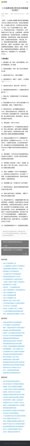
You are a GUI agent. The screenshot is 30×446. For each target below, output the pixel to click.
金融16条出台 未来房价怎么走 (12, 367)
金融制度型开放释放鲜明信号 (11, 373)
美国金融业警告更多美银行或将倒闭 (13, 362)
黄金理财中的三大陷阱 (9, 284)
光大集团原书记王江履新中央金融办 (13, 351)
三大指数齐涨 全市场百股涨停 (12, 274)
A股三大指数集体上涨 (9, 263)
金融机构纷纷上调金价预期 (11, 359)
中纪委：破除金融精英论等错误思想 (13, 346)
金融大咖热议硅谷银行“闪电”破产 (13, 341)
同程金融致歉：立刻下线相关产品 (13, 349)
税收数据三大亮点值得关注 (11, 271)
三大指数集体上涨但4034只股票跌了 (14, 266)
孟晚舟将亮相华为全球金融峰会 (12, 322)
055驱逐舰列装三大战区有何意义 (13, 279)
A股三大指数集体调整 (9, 295)
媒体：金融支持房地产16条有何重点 (13, 327)
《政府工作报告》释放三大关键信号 (13, 282)
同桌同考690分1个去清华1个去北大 (13, 402)
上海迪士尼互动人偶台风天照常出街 (13, 389)
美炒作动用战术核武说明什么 (11, 381)
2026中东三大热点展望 (10, 306)
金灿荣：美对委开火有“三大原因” (13, 308)
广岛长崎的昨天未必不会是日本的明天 (14, 416)
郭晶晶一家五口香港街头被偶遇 (12, 386)
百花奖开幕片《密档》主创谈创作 (13, 400)
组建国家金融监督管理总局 (11, 338)
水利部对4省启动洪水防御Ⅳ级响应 (13, 397)
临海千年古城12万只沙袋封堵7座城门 (14, 424)
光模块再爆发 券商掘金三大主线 (12, 268)
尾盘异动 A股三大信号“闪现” (11, 300)
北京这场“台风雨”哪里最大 (11, 413)
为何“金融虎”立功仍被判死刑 (11, 325)
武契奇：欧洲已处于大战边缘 (11, 392)
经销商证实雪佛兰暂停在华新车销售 (13, 394)
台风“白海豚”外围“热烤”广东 (11, 418)
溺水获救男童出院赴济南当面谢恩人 (13, 426)
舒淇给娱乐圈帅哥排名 (9, 408)
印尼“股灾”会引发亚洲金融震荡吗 (13, 335)
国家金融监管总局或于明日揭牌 (12, 343)
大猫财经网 (14, 443)
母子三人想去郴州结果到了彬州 (12, 429)
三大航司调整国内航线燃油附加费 (13, 311)
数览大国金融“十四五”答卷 (11, 357)
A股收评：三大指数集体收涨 (11, 287)
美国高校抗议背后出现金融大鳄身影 (13, 365)
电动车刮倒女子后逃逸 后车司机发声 (14, 410)
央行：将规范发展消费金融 (11, 370)
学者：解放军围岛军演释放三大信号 (13, 314)
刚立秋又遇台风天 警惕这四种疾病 (13, 384)
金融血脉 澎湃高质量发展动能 (12, 330)
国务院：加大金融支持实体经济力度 (13, 333)
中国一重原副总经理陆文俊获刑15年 (13, 421)
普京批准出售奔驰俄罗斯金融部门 (13, 354)
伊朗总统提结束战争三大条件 (11, 276)
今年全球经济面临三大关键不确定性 (13, 303)
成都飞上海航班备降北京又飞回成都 (13, 405)
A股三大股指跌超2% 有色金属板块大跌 (14, 290)
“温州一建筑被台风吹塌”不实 (11, 432)
